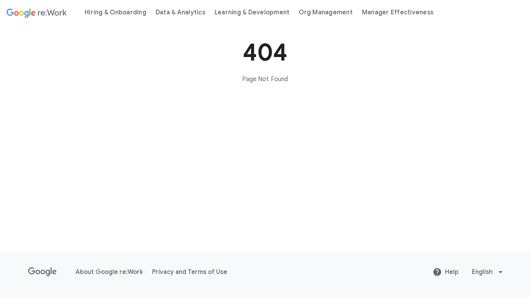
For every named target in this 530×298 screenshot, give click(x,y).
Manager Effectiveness (397, 12)
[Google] (42, 272)
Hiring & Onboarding (115, 12)
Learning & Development (252, 12)
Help (452, 272)
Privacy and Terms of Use (189, 272)
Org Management (326, 12)
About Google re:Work (109, 272)
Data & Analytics (180, 12)
